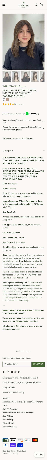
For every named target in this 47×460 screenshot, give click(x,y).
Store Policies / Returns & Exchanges (18, 412)
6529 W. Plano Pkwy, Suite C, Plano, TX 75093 (22, 383)
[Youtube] (12, 372)
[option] (23, 42)
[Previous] (6, 42)
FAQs (5, 405)
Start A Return (8, 416)
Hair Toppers (20, 86)
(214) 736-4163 (9, 388)
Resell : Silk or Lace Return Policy (17, 310)
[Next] (41, 42)
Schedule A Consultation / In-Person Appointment (22, 402)
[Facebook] (4, 372)
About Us (6, 398)
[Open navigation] (4, 5)
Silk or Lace (21, 451)
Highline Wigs (8, 86)
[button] (8, 104)
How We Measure (10, 409)
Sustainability (8, 419)
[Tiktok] (15, 372)
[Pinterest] (19, 372)
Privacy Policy (8, 423)
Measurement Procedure (27, 321)
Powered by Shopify (10, 453)
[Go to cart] (41, 4)
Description (8, 150)
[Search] (36, 4)
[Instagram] (8, 372)
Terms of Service (9, 427)
